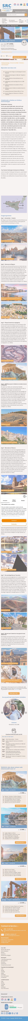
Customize (14, 524)
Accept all (14, 520)
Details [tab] (23, 500)
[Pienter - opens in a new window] (25, 496)
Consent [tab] (5, 500)
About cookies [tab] (14, 500)
